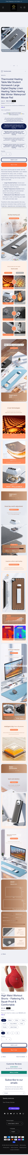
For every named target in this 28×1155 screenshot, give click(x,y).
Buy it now (14, 164)
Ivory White (13, 1023)
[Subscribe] (23, 1093)
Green (4, 1023)
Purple (4, 1027)
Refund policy (23, 1145)
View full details (20, 1056)
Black (10, 1020)
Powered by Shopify (14, 1145)
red (4, 1020)
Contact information (14, 1149)
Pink (22, 1023)
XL (17, 1033)
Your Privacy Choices (9, 1102)
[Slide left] (10, 65)
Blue (17, 1020)
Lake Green (13, 1027)
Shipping (3, 103)
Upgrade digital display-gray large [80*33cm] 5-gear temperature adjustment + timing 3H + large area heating (13, 126)
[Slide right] (17, 65)
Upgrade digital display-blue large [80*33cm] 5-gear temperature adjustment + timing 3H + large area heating (13, 133)
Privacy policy (6, 1147)
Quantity (3, 151)
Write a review (14, 1072)
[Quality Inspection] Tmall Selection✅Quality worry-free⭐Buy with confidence (14, 114)
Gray (23, 1020)
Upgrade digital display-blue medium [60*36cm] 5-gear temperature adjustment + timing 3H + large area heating (13, 146)
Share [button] (4, 954)
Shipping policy (23, 1147)
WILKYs (7, 1145)
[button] (3, 7)
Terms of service (14, 1147)
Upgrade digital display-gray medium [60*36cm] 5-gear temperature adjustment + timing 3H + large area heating (13, 140)
